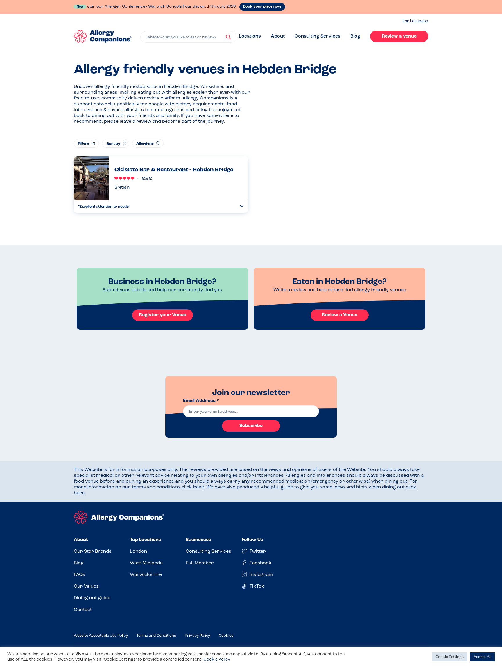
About (278, 36)
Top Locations (145, 540)
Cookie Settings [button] (449, 657)
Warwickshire (146, 574)
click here (193, 487)
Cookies (226, 636)
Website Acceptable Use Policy (101, 636)
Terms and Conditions (156, 636)
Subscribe (251, 426)
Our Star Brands (93, 551)
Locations (250, 36)
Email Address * (201, 401)
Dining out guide (92, 598)
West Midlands (146, 563)
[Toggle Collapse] (242, 206)
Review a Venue (339, 315)
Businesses (198, 540)
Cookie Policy (216, 659)
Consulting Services (317, 36)
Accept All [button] (482, 657)
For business (415, 21)
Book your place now (262, 6)
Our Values (86, 586)
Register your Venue (162, 315)
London (138, 551)
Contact (83, 609)
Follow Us (252, 540)
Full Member (200, 563)
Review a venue (399, 36)
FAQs (79, 574)
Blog (355, 36)
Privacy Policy (197, 636)
